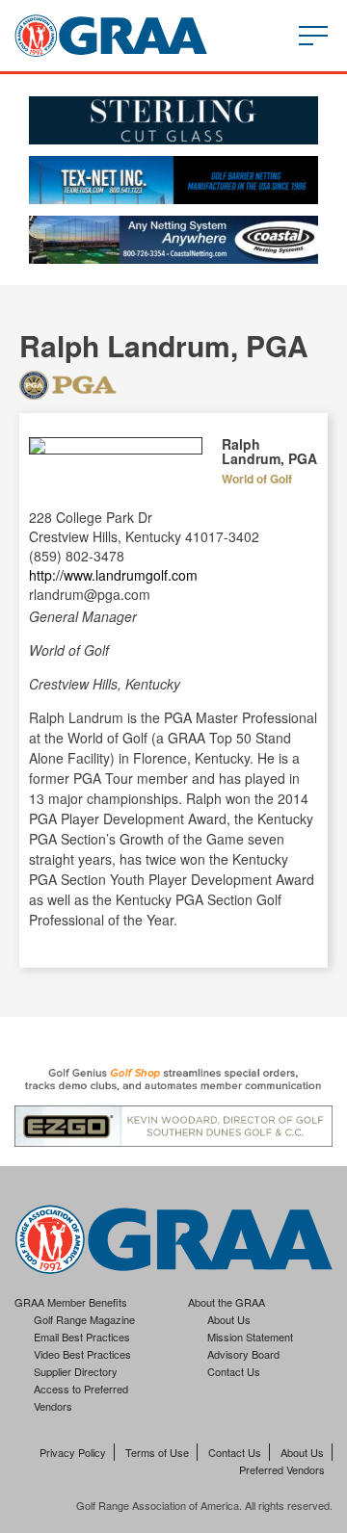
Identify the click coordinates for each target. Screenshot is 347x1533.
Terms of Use (157, 1452)
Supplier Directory (76, 1371)
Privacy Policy (73, 1452)
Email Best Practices (82, 1336)
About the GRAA (226, 1302)
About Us (229, 1319)
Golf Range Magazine (84, 1319)
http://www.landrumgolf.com (113, 575)
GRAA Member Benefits (70, 1302)
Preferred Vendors (282, 1469)
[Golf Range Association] (110, 35)
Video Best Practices (82, 1354)
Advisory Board (243, 1354)
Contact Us (233, 1371)
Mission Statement (250, 1336)
